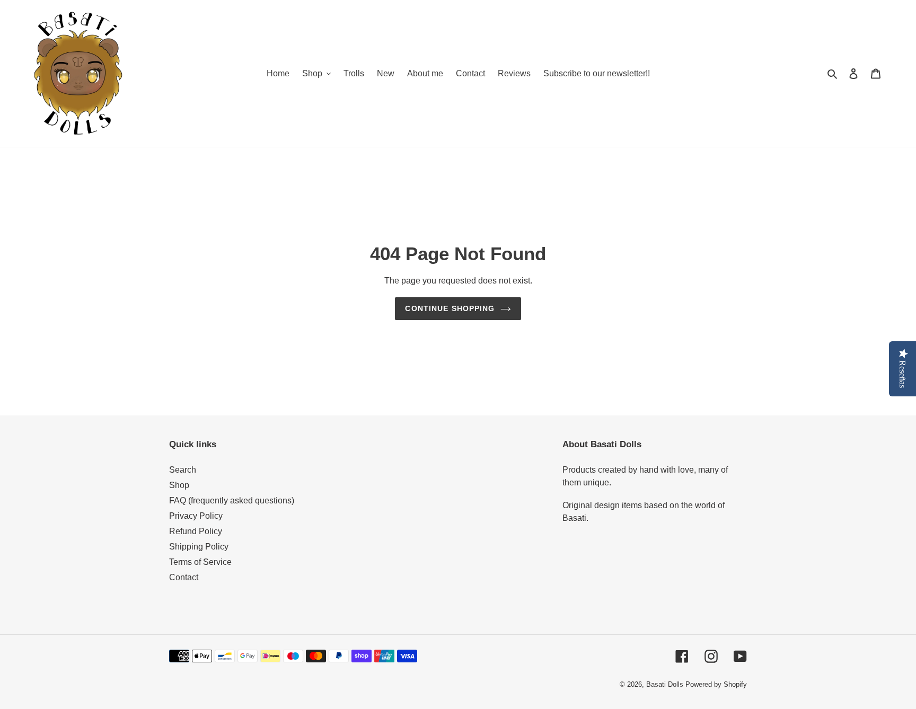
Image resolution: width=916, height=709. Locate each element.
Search (182, 469)
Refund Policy (195, 531)
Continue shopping (450, 308)
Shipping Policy (198, 546)
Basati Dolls (664, 684)
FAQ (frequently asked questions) (231, 500)
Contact (183, 577)
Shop (179, 485)
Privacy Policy (196, 515)
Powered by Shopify (716, 684)
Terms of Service (200, 561)
